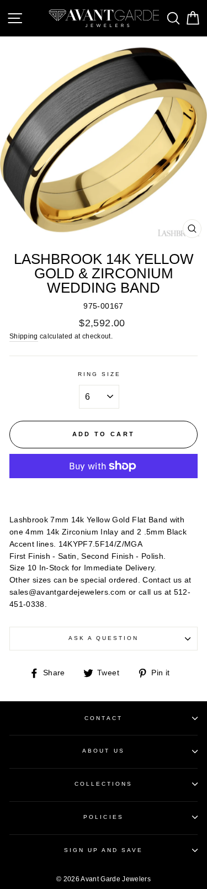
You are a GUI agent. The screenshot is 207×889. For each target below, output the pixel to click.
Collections (104, 784)
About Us (103, 751)
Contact (103, 718)
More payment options (103, 492)
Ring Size (99, 374)
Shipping (23, 336)
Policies (103, 817)
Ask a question (103, 638)
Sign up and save (104, 850)
